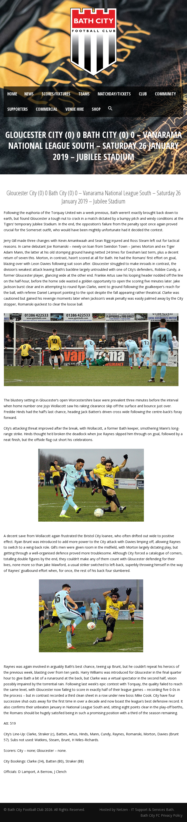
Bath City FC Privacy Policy (161, 815)
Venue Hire (74, 109)
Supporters (17, 109)
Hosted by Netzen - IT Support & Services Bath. (136, 809)
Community (165, 94)
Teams (84, 94)
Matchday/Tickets (114, 94)
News (29, 94)
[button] (110, 108)
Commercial (46, 109)
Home (12, 94)
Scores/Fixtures (56, 94)
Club (143, 94)
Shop (96, 109)
